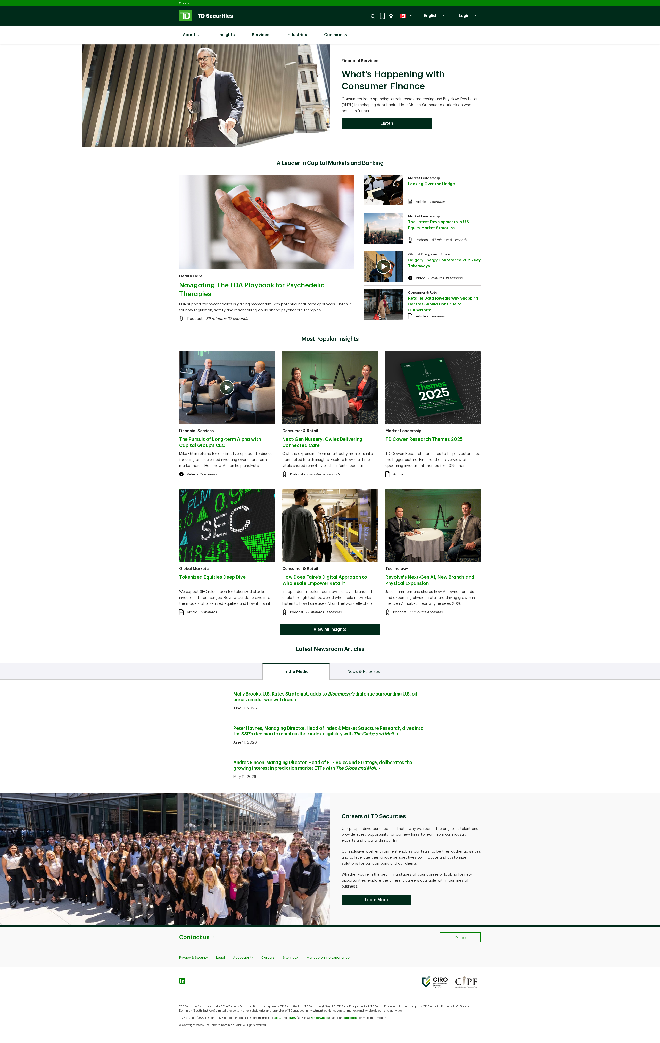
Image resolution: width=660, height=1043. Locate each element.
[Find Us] (390, 16)
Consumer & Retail (424, 292)
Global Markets (194, 569)
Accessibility (243, 957)
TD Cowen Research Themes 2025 (424, 439)
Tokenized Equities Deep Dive (212, 577)
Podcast (195, 319)
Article (421, 201)
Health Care (190, 276)
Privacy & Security (193, 957)
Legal (220, 957)
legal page (350, 1017)
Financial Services (360, 61)
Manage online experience (328, 957)
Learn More (376, 900)
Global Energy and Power (429, 254)
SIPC (277, 1017)
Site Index (290, 957)
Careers (184, 3)
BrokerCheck (320, 1017)
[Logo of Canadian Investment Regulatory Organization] (435, 982)
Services (260, 35)
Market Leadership (424, 178)
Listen (387, 123)
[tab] (296, 671)
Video (420, 278)
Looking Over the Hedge (431, 184)
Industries (297, 35)
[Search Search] (373, 16)
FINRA (292, 1017)
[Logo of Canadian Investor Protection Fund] (466, 982)
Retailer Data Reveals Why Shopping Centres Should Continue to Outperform (443, 304)
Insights (227, 35)
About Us (192, 35)
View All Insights (330, 629)
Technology (396, 569)
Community (336, 35)
